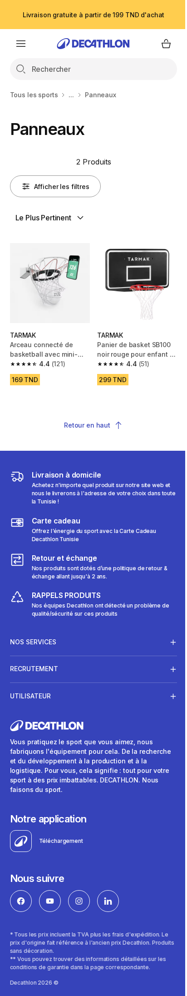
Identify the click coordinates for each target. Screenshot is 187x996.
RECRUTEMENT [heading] (34, 665)
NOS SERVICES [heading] (33, 638)
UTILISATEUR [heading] (30, 692)
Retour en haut (87, 425)
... (71, 95)
